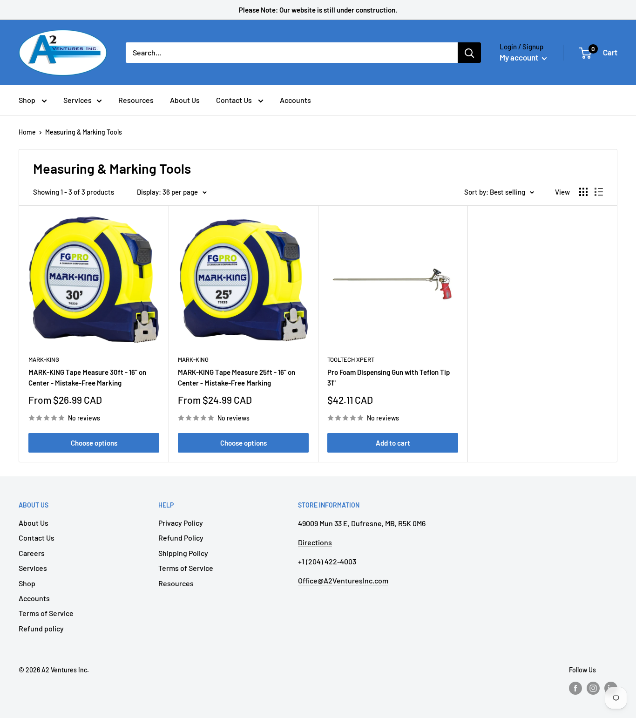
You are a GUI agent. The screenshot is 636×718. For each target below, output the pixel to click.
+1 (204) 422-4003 (327, 561)
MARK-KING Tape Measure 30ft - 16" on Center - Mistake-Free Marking (87, 377)
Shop (28, 99)
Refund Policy (180, 537)
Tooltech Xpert (350, 359)
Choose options (94, 443)
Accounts (295, 99)
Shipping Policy (183, 553)
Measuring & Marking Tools (83, 132)
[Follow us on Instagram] (593, 688)
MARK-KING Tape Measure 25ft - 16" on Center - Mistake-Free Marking (236, 377)
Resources (136, 99)
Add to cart (393, 443)
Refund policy (41, 628)
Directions (315, 542)
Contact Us (234, 99)
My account (520, 57)
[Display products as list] (599, 192)
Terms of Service (46, 613)
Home (27, 132)
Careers (32, 553)
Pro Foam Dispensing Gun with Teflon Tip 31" (388, 377)
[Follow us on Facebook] (575, 688)
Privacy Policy (180, 522)
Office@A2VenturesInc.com (343, 580)
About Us (185, 99)
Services (77, 99)
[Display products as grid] (583, 192)
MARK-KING (43, 359)
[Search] (469, 52)
